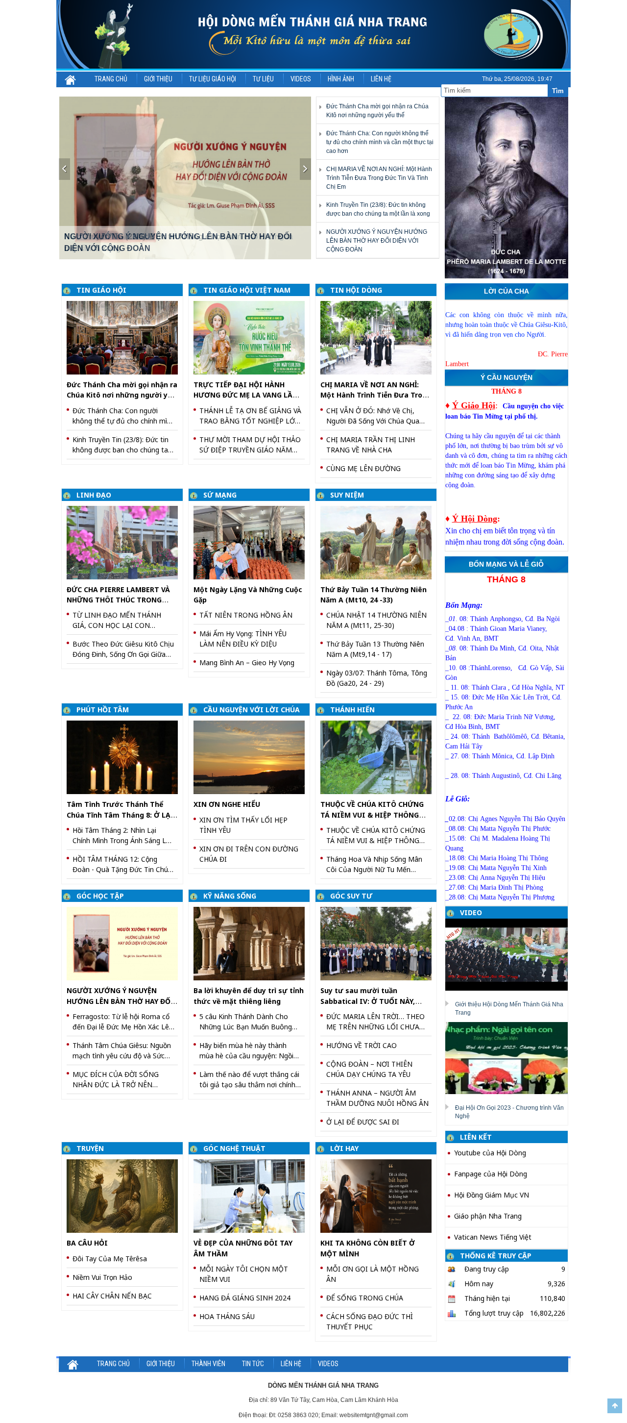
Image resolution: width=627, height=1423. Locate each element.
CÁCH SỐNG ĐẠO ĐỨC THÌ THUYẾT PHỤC (369, 1321)
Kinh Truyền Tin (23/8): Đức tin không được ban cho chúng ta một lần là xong (120, 445)
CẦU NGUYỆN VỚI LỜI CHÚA (251, 709)
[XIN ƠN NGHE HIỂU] (252, 756)
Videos (300, 79)
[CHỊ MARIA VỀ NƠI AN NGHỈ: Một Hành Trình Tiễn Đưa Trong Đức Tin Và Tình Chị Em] (379, 337)
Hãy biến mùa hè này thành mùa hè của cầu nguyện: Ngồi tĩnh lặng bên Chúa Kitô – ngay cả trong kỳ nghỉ (248, 1051)
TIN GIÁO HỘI (101, 290)
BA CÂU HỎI (87, 1243)
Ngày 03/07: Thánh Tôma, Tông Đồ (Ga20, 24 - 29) (376, 678)
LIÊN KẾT (476, 1137)
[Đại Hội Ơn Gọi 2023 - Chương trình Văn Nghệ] (510, 1057)
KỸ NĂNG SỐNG (229, 895)
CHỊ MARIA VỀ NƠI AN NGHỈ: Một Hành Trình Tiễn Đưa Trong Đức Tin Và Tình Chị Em (379, 178)
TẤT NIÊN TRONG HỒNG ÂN (245, 615)
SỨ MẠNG (220, 494)
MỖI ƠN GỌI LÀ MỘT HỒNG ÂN (372, 1274)
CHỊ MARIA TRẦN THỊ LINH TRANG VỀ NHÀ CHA (370, 444)
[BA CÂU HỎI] (126, 1195)
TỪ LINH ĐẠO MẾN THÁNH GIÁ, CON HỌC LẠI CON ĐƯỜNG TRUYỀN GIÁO (116, 620)
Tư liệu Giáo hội (212, 79)
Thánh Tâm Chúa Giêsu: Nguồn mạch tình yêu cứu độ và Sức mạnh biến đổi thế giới (121, 1051)
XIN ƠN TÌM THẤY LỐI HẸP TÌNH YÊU (243, 825)
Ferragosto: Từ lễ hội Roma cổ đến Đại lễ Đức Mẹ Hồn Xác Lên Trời (122, 1022)
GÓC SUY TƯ (351, 895)
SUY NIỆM (347, 494)
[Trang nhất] (70, 79)
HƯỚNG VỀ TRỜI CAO (361, 1045)
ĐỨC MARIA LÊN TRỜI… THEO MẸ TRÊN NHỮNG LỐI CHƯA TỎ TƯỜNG (375, 1022)
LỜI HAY (344, 1148)
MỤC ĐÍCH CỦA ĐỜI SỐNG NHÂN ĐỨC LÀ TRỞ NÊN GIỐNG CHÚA (115, 1080)
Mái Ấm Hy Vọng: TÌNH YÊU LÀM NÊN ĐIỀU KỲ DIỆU (243, 639)
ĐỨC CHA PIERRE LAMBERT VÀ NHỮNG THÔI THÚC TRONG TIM (118, 600)
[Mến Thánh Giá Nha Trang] (313, 34)
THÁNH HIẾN (352, 709)
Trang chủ (111, 79)
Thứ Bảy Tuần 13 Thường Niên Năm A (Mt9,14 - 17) (375, 649)
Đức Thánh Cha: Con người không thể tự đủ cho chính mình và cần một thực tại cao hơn (380, 142)
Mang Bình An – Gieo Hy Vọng (246, 662)
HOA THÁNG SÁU (227, 1316)
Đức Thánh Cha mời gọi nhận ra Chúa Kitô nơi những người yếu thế (122, 395)
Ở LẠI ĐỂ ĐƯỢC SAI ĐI (362, 1121)
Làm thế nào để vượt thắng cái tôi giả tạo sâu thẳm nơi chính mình (249, 1080)
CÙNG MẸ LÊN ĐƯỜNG (363, 468)
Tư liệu (263, 79)
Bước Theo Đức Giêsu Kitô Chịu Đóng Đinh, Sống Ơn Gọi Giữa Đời (123, 649)
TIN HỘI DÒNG (356, 290)
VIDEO (471, 912)
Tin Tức (253, 1364)
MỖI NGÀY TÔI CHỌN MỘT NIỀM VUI (243, 1274)
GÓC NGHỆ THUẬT (234, 1148)
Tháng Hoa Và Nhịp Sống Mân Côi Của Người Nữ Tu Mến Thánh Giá (374, 864)
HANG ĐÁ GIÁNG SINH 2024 (244, 1297)
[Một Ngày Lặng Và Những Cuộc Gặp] (252, 542)
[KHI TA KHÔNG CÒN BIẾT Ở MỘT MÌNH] (379, 1195)
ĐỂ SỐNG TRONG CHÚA (364, 1297)
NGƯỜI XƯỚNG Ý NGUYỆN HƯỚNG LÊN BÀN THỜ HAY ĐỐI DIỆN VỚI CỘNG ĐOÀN (376, 240)
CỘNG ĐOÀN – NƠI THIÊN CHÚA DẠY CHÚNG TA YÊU (369, 1069)
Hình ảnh (341, 79)
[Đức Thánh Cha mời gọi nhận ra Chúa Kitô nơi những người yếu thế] (126, 337)
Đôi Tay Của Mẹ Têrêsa (109, 1258)
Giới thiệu (158, 79)
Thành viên (208, 1364)
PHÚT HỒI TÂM (102, 709)
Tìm (558, 91)
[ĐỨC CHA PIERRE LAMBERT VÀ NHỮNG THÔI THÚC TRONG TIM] (126, 542)
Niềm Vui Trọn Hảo (102, 1277)
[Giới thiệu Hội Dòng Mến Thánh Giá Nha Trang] (510, 954)
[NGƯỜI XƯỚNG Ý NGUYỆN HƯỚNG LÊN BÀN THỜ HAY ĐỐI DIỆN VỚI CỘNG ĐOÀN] (185, 178)
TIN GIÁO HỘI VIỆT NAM (246, 290)
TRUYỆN (90, 1148)
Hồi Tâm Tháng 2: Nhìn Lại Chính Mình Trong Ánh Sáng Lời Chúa (122, 835)
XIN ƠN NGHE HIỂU (226, 804)
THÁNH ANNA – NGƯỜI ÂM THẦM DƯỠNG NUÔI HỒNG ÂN (377, 1098)
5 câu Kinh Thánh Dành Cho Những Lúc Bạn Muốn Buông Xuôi (245, 1022)
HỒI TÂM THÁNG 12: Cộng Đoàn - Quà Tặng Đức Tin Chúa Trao (122, 864)
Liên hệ (381, 79)
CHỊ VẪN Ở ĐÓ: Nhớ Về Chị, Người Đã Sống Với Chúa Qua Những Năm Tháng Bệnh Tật (372, 416)
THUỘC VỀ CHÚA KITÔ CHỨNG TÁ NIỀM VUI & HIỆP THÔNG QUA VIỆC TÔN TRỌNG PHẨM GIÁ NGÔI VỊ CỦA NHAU (375, 835)
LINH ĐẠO (93, 494)
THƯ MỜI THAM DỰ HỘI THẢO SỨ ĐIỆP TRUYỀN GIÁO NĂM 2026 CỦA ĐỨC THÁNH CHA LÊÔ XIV (250, 445)
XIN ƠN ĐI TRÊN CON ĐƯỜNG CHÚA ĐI (248, 854)
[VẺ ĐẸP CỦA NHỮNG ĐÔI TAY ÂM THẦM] (252, 1195)
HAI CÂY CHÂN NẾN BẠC (112, 1295)
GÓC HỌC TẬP (100, 895)
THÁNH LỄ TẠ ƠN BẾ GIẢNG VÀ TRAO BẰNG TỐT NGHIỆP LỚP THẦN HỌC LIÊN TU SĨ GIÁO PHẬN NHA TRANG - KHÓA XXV (250, 416)
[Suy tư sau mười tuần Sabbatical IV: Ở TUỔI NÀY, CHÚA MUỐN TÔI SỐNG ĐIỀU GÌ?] (379, 943)
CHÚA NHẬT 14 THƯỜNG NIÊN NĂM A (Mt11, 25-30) (376, 620)
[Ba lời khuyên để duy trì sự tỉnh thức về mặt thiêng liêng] (252, 943)
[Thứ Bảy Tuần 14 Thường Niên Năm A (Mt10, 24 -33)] (379, 542)
